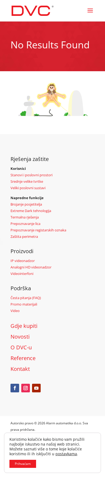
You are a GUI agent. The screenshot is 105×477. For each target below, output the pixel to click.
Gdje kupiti (23, 325)
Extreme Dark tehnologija (30, 210)
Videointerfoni (21, 273)
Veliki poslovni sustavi (28, 187)
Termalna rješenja (24, 217)
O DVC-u (21, 347)
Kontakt (20, 368)
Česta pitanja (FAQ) (25, 297)
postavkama (66, 453)
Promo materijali (23, 304)
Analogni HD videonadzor (30, 267)
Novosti (20, 336)
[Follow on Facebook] (14, 388)
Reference (23, 358)
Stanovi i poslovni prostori (31, 175)
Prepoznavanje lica (25, 223)
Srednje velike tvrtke (26, 181)
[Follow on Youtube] (36, 388)
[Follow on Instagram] (25, 388)
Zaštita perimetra (24, 236)
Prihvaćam (23, 463)
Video (15, 310)
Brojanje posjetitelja (26, 204)
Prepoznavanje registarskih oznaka (38, 230)
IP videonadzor (22, 260)
